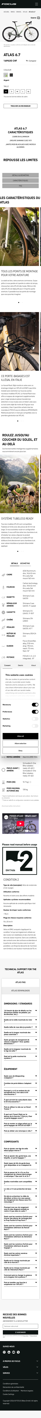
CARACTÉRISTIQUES (20, 180)
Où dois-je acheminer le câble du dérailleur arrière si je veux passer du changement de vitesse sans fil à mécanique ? (17, 1199)
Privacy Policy (25, 1335)
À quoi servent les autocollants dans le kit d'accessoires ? (18, 1100)
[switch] (35, 712)
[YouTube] (13, 1352)
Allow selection (20, 743)
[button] (36, 4)
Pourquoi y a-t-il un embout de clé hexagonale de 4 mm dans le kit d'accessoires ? (16, 1092)
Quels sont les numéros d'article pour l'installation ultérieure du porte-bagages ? (18, 1246)
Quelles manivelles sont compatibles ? (18, 1182)
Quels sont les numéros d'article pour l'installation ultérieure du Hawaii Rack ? (18, 1227)
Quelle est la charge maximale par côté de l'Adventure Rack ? (17, 1269)
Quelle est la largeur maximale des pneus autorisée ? (17, 1033)
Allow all (20, 736)
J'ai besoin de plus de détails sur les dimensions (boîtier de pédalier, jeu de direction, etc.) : (18, 1012)
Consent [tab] (7, 665)
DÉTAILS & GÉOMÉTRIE (20, 175)
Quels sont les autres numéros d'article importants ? (15, 1254)
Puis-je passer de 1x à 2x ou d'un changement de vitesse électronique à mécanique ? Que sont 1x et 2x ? (18, 1174)
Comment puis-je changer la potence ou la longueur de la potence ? (18, 1276)
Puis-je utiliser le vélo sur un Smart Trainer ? (17, 1108)
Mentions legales (27, 1390)
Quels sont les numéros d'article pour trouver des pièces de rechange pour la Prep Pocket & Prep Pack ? (18, 1218)
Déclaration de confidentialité (13, 1387)
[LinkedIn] (9, 1352)
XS (6, 91)
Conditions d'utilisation (11, 1390)
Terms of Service (33, 1335)
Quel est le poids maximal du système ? (15, 1057)
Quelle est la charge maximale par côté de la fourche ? (17, 1261)
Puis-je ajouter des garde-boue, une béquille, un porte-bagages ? (17, 1157)
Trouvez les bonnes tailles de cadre (15, 96)
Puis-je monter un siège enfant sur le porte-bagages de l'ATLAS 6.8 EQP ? (18, 1124)
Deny (20, 750)
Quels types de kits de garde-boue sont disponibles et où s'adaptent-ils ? (17, 1165)
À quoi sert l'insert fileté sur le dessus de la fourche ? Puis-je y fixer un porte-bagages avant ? (18, 1116)
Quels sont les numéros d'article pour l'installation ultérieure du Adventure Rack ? (18, 1237)
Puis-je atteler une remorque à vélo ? (18, 1131)
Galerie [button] (33, 18)
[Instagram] (4, 1352)
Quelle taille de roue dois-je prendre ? (18, 1027)
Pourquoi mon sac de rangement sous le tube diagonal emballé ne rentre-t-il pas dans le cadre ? (16, 1209)
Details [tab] (20, 665)
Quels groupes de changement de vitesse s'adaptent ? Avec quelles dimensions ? (16, 1042)
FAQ (20, 186)
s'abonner (20, 1332)
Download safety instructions (11, 806)
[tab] (14, 563)
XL (28, 91)
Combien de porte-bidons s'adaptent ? (17, 1084)
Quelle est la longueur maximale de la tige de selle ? (17, 1050)
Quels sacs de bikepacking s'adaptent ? (14, 1077)
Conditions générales (10, 1383)
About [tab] (33, 665)
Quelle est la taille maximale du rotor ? (18, 1021)
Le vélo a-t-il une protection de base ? (17, 1190)
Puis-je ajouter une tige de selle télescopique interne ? (16, 1149)
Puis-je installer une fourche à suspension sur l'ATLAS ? (15, 1283)
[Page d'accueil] (9, 4)
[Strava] (18, 1352)
